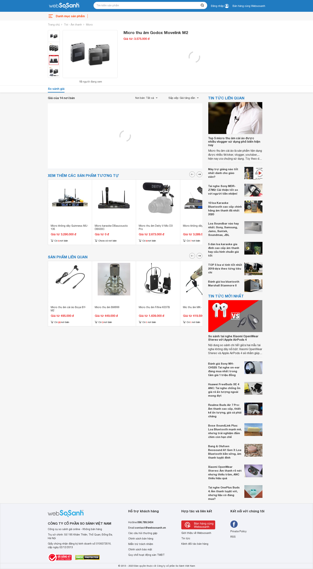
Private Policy (238, 531)
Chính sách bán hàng (140, 538)
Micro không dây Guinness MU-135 (69, 227)
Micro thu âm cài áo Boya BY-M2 (68, 309)
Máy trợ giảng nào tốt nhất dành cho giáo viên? (223, 172)
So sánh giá (56, 88)
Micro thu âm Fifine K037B (154, 307)
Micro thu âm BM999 (107, 307)
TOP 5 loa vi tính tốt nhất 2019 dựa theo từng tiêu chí (225, 268)
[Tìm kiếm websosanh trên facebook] (234, 524)
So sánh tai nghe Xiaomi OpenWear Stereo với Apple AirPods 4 (233, 337)
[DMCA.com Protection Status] (87, 557)
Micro (89, 24)
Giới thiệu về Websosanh (196, 533)
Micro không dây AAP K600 (199, 225)
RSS (233, 536)
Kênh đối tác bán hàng (194, 543)
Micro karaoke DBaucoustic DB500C (111, 227)
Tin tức (185, 538)
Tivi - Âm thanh (73, 24)
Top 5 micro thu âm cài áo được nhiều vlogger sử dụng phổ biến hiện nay (234, 141)
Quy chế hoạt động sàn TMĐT (146, 554)
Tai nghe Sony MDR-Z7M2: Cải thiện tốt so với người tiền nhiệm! (223, 189)
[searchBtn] (202, 5)
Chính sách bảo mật (140, 549)
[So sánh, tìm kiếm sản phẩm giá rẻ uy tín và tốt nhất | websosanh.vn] (64, 6)
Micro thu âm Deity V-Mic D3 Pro (156, 227)
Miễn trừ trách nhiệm (140, 544)
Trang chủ (54, 24)
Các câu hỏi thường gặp (142, 533)
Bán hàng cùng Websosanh (249, 6)
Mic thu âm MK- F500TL (197, 307)
